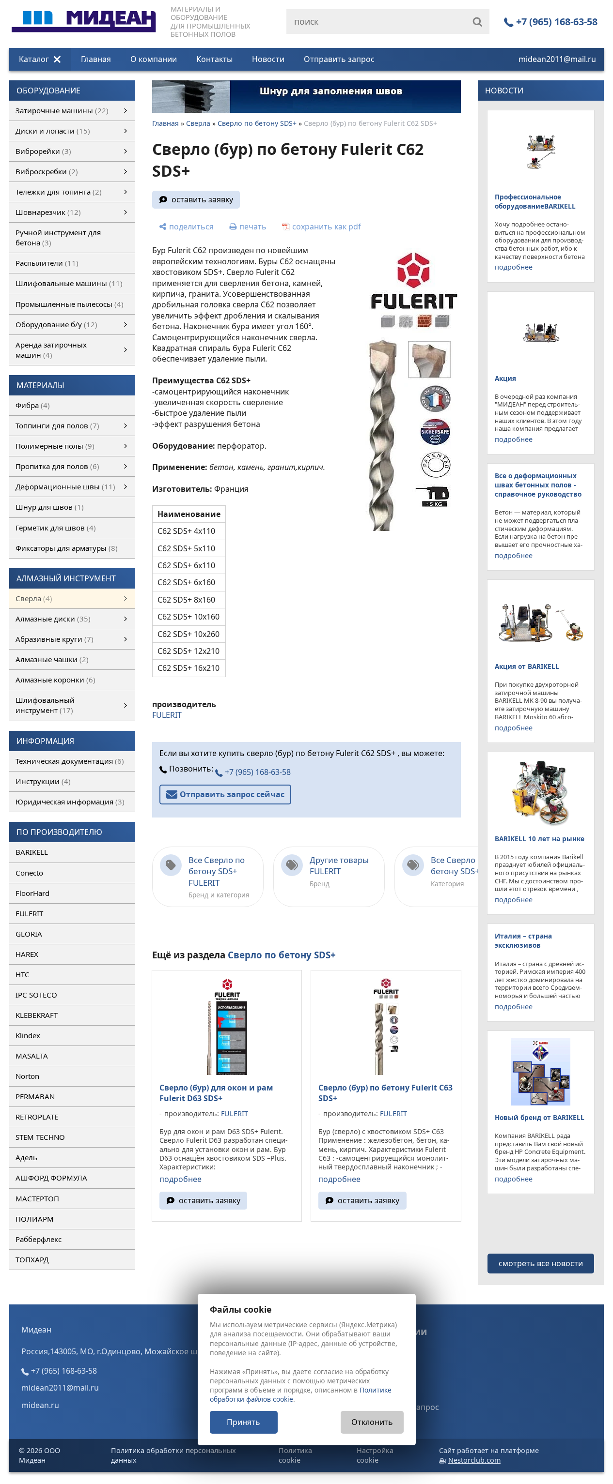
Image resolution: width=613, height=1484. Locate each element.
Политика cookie (295, 1455)
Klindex (28, 1035)
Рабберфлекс (39, 1239)
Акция (505, 378)
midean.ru (40, 1405)
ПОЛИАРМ (35, 1219)
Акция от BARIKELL (527, 666)
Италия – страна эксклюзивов (523, 940)
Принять (243, 1422)
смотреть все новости (541, 1263)
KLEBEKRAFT (37, 1015)
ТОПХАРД (32, 1259)
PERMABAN (35, 1096)
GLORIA (29, 934)
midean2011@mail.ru (557, 59)
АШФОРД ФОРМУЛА (51, 1177)
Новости (268, 59)
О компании (153, 59)
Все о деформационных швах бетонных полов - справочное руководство (538, 485)
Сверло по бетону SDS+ (257, 123)
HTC (23, 974)
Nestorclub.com (474, 1460)
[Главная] (84, 10)
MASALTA (32, 1055)
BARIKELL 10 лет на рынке (539, 838)
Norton (27, 1076)
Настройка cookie (375, 1455)
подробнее (180, 1179)
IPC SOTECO (36, 994)
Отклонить (372, 1422)
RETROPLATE (37, 1116)
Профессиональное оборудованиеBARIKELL (535, 201)
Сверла (198, 123)
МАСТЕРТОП (37, 1198)
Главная (96, 59)
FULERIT (29, 913)
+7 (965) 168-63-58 (555, 21)
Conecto (29, 873)
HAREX (27, 954)
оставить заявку (202, 199)
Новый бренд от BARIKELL (539, 1117)
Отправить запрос (339, 59)
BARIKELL (32, 852)
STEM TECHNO (40, 1137)
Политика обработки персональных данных (173, 1455)
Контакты (214, 59)
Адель (26, 1157)
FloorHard (32, 893)
